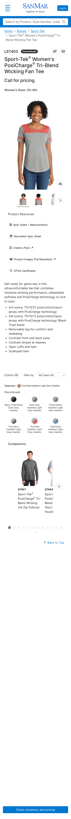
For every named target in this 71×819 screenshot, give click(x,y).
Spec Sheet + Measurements (30, 224)
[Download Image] (60, 183)
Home (8, 31)
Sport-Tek (38, 31)
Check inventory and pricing (35, 810)
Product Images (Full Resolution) (33, 259)
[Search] (64, 22)
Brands (21, 31)
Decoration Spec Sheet (27, 236)
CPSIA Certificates (25, 270)
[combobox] (51, 375)
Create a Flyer (21, 247)
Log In (62, 8)
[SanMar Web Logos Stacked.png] (35, 8)
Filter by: (29, 375)
